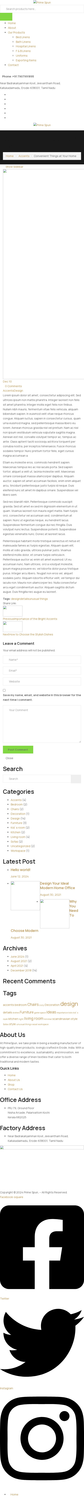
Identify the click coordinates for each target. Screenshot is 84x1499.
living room (33, 1018)
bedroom (21, 1005)
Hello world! (20, 869)
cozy (41, 1005)
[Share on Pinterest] (29, 603)
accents (8, 1005)
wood (34, 1024)
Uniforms (22, 55)
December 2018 (21, 970)
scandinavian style (65, 1019)
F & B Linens (23, 51)
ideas (51, 1012)
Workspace (18, 851)
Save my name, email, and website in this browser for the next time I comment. (42, 697)
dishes (16, 1012)
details (24, 599)
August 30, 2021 (50, 894)
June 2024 (17, 956)
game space (40, 1012)
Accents (24, 156)
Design (18, 390)
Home (12, 23)
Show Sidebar (14, 166)
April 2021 (17, 965)
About (12, 28)
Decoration (18, 814)
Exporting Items (26, 60)
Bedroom (17, 804)
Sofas (14, 841)
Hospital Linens (26, 46)
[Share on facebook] (18, 603)
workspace (43, 1024)
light (21, 1019)
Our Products (16, 32)
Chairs (15, 809)
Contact (13, 65)
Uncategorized (20, 846)
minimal (48, 1019)
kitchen (13, 1019)
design (15, 599)
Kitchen (16, 832)
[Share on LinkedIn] (24, 603)
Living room (18, 837)
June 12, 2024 (20, 876)
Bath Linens (23, 42)
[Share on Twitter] (21, 603)
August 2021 (19, 961)
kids (70, 1012)
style (12, 1024)
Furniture (16, 823)
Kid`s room (18, 827)
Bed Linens (23, 37)
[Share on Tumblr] (26, 603)
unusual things (38, 599)
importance (62, 1012)
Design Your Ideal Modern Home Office (57, 885)
